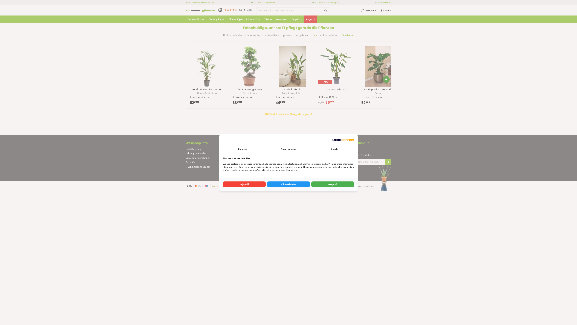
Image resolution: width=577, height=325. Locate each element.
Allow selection (288, 184)
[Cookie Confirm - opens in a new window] (342, 140)
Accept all (332, 184)
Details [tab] (334, 149)
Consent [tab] (242, 149)
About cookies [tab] (288, 149)
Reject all (244, 184)
